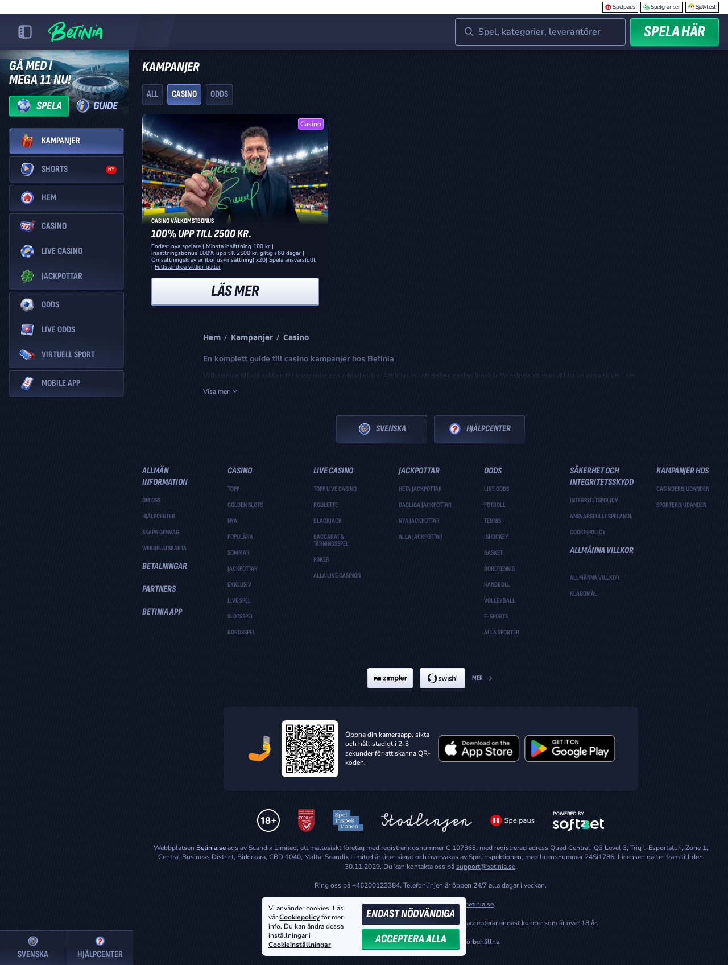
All (152, 94)
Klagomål (583, 594)
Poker (321, 559)
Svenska (391, 428)
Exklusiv (239, 585)
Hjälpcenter (488, 428)
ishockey (496, 537)
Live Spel (239, 600)
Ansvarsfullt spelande (601, 516)
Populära (240, 537)
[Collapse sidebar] (25, 32)
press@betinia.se (468, 904)
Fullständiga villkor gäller (188, 267)
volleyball (499, 600)
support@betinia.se (485, 866)
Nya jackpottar (419, 521)
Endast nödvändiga (410, 914)
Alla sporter (501, 632)
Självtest (706, 7)
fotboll (495, 505)
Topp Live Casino (335, 489)
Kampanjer (252, 337)
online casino (452, 375)
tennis (492, 521)
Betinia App (162, 612)
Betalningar (164, 566)
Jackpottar (243, 569)
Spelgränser (665, 7)
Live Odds (496, 489)
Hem (212, 337)
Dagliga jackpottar (425, 505)
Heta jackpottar (420, 489)
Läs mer (235, 291)
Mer (477, 678)
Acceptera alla (410, 939)
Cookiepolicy (588, 532)
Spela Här (674, 31)
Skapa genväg (160, 532)
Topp (233, 489)
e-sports (496, 616)
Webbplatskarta (164, 548)
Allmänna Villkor (594, 578)
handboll (497, 585)
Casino (184, 94)
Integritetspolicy (594, 500)
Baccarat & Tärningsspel (331, 540)
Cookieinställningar (299, 945)
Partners (159, 589)
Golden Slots (245, 505)
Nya (232, 521)
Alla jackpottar (420, 537)
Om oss (151, 500)
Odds (219, 94)
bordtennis (499, 569)
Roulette (325, 505)
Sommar (239, 553)
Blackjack (327, 521)
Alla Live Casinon (337, 575)
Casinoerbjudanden (682, 489)
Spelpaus (624, 7)
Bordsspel (241, 632)
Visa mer (216, 391)
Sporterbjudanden (681, 505)
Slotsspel (241, 616)
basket (493, 553)
